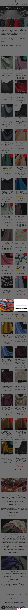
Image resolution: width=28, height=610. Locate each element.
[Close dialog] (27, 299)
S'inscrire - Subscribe (21, 308)
